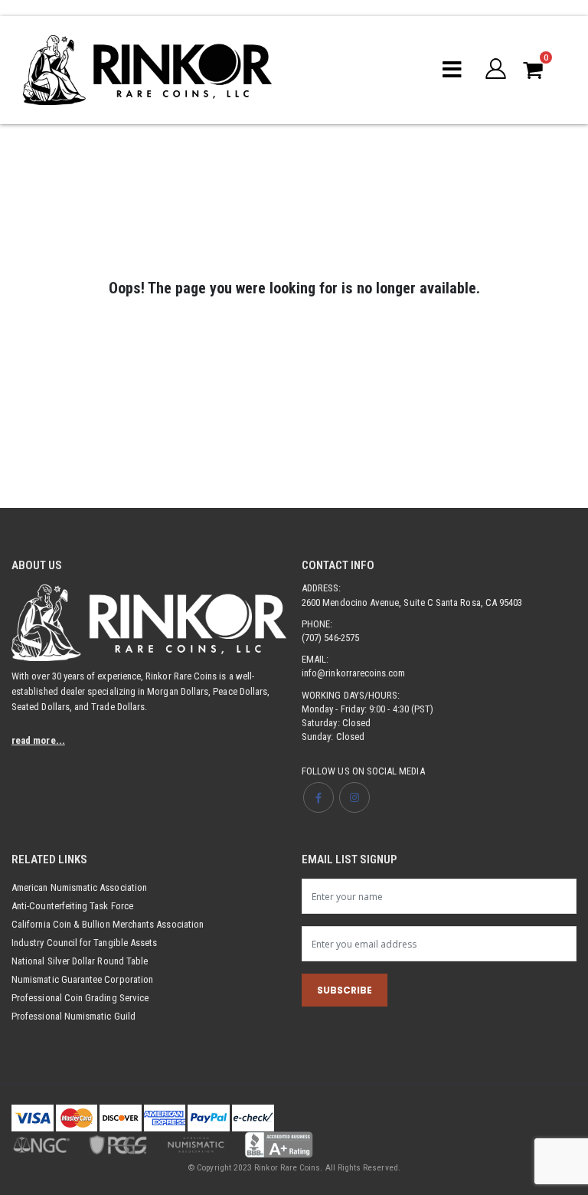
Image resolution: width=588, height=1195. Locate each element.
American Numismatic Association (79, 887)
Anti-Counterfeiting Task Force (72, 906)
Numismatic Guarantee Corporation (82, 979)
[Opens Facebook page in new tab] (318, 797)
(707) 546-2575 (330, 637)
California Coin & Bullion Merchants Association (107, 924)
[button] (496, 69)
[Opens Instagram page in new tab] (354, 797)
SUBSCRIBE (344, 990)
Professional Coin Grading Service (80, 997)
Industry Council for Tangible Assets (84, 942)
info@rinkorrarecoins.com (354, 673)
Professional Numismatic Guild (73, 1016)
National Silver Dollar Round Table (79, 961)
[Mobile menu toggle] (452, 69)
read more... (38, 740)
